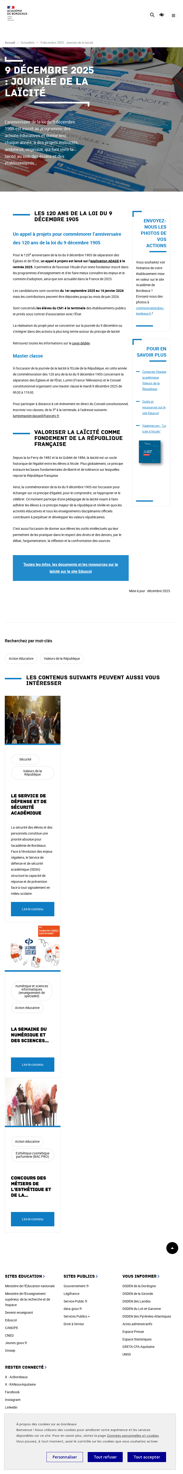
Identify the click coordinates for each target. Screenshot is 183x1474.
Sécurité (25, 759)
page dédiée (81, 343)
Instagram (12, 1399)
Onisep (10, 1350)
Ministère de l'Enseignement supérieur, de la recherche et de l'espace (27, 1299)
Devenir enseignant (19, 1312)
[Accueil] (18, 14)
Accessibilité (162, 15)
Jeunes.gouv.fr (16, 1342)
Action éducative (21, 658)
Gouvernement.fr (76, 1286)
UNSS (126, 1354)
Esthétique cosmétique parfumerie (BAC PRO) (32, 1155)
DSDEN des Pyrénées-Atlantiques (146, 1316)
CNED (9, 1335)
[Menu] (173, 16)
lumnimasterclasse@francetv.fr (36, 415)
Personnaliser (64, 1457)
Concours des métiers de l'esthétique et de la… (31, 1186)
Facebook (12, 1392)
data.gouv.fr (73, 1308)
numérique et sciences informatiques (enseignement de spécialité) (31, 991)
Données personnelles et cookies (133, 1435)
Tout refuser (105, 1457)
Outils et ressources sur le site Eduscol (154, 407)
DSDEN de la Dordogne (139, 1286)
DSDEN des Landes (136, 1301)
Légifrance (71, 1293)
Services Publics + (77, 1316)
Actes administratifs (137, 1324)
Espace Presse (133, 1331)
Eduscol (11, 1320)
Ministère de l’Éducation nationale (30, 1286)
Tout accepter (146, 1457)
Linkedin (11, 1407)
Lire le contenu (32, 909)
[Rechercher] (152, 16)
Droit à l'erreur (74, 1324)
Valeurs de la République (62, 658)
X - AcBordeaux (16, 1377)
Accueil (10, 42)
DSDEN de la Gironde (137, 1293)
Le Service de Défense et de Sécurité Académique (29, 804)
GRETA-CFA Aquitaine (138, 1346)
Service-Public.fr (75, 1301)
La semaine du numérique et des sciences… (30, 1035)
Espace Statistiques (137, 1339)
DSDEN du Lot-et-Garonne (141, 1308)
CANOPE (11, 1327)
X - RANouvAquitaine (20, 1384)
